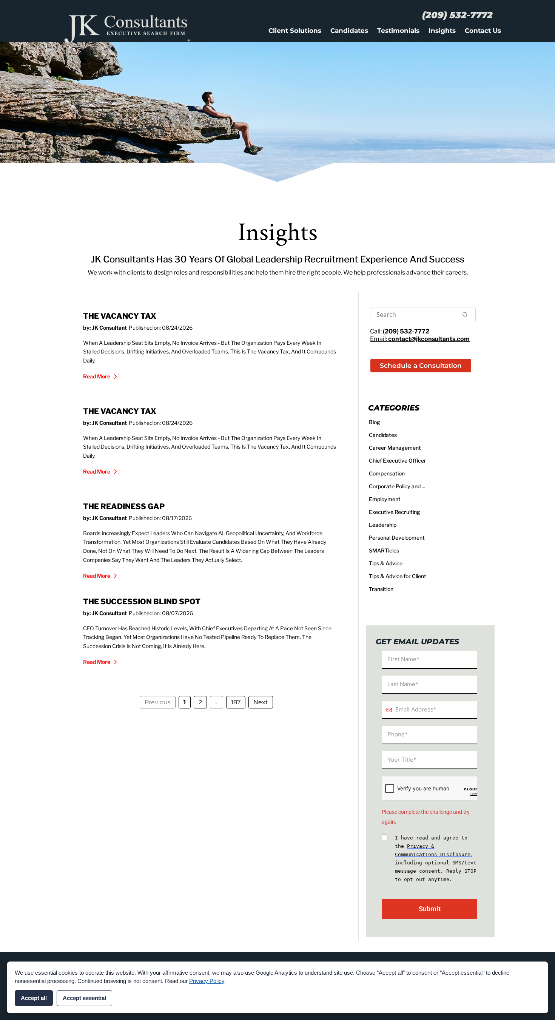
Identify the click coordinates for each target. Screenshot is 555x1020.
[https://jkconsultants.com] (157, 26)
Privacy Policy (206, 981)
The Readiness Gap (124, 506)
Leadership (382, 525)
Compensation (387, 473)
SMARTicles (384, 550)
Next (260, 702)
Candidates (383, 435)
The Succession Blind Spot (141, 601)
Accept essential (84, 998)
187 (235, 702)
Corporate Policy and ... (397, 486)
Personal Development (397, 537)
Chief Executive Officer (397, 460)
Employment (385, 499)
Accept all (34, 998)
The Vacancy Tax (119, 316)
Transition (381, 589)
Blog (374, 422)
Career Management (395, 447)
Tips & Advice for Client (397, 576)
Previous (158, 702)
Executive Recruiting (394, 512)
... (216, 702)
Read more (96, 376)
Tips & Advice (385, 563)
